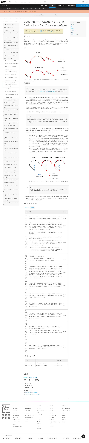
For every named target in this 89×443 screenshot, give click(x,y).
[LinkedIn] (9, 415)
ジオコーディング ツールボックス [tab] (10, 115)
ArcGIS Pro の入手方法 (82, 5)
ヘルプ (14, 8)
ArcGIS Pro (4, 5)
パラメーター (74, 30)
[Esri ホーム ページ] (3, 2)
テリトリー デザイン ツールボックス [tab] (11, 186)
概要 (42, 5)
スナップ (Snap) (8, 88)
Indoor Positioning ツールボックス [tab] (10, 129)
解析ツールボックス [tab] (8, 27)
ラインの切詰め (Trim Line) (10, 91)
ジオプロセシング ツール (18, 18)
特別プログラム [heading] (65, 405)
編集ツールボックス (28, 18)
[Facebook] (3, 415)
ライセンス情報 (74, 35)
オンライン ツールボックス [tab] (10, 170)
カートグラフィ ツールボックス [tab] (11, 37)
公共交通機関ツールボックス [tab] (10, 164)
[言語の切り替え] (83, 2)
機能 (46, 5)
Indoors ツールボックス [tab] (9, 125)
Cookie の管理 (65, 438)
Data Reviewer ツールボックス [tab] (11, 52)
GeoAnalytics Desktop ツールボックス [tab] (11, 106)
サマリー (73, 24)
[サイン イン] (87, 1)
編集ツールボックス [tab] (8, 58)
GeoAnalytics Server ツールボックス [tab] (11, 110)
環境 (72, 32)
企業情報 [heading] (51, 405)
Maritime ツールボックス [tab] (9, 145)
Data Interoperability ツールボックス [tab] (10, 46)
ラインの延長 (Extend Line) (10, 74)
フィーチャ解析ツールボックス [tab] (11, 100)
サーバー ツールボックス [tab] (9, 172)
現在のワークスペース (29, 377)
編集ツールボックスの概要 (10, 60)
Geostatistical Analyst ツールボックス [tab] (10, 119)
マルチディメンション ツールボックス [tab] (10, 149)
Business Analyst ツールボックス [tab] (10, 33)
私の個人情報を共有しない (78, 438)
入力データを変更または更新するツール (46, 91)
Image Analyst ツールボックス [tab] (11, 123)
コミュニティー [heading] (27, 405)
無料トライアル (71, 5)
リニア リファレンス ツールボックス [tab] (11, 138)
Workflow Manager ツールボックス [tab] (10, 203)
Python (31, 8)
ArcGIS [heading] (14, 405)
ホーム (3, 8)
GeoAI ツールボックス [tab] (9, 102)
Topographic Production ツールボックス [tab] (11, 190)
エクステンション (61, 5)
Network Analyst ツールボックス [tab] (10, 153)
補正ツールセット (10, 97)
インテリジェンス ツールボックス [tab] (10, 133)
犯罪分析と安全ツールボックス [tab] (11, 42)
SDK (36, 8)
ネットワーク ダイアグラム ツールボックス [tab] (11, 158)
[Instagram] (6, 418)
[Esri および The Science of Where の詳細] (6, 409)
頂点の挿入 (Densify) (9, 69)
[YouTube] (9, 418)
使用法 (72, 28)
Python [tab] (32, 207)
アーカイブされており (40, 30)
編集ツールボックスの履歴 (10, 66)
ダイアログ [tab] (27, 207)
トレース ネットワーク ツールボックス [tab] (11, 195)
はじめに (9, 8)
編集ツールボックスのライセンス (12, 63)
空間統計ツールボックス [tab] (9, 182)
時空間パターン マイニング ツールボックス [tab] (11, 176)
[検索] (79, 2)
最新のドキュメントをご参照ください (48, 31)
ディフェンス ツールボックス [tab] (10, 55)
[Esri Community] (3, 418)
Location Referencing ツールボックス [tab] (10, 142)
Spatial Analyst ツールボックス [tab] (11, 180)
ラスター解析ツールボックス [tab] (10, 167)
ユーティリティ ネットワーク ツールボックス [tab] (11, 199)
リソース (52, 5)
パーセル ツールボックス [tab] (9, 161)
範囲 (36, 377)
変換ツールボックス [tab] (8, 40)
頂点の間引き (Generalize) (10, 80)
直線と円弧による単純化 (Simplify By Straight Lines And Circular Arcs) (11, 84)
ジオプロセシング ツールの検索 (32, 394)
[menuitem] (18, 408)
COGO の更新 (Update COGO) (11, 94)
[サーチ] (56, 15)
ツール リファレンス (23, 8)
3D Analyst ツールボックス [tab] (10, 24)
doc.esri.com (33, 11)
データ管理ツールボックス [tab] (10, 50)
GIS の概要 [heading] (39, 405)
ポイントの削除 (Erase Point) (11, 71)
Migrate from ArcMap (44, 8)
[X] (6, 415)
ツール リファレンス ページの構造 (10, 21)
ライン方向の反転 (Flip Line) (11, 77)
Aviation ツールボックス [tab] (9, 30)
